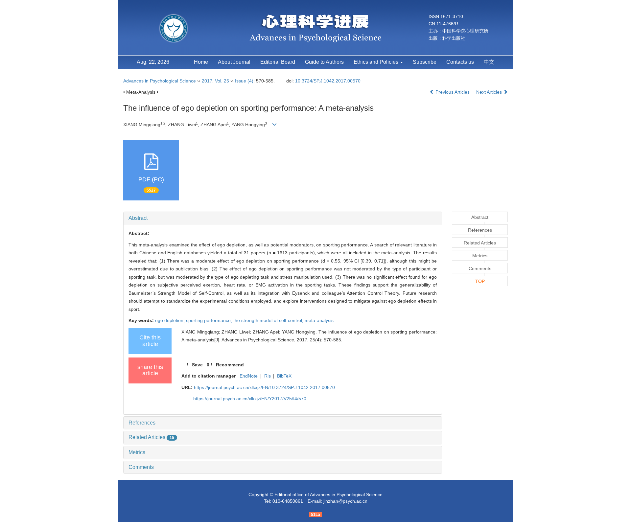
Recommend (230, 364)
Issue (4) (244, 80)
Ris (267, 376)
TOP (480, 281)
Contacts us (460, 62)
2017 (207, 80)
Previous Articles (452, 92)
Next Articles (489, 92)
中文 (489, 62)
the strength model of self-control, (269, 320)
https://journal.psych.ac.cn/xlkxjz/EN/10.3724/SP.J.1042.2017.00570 (264, 387)
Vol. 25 (222, 80)
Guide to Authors (324, 62)
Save (197, 364)
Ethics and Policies (377, 62)
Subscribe (424, 62)
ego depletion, (170, 320)
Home (201, 62)
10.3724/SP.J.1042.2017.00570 (328, 80)
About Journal (234, 62)
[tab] (283, 218)
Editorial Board (277, 62)
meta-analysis (319, 320)
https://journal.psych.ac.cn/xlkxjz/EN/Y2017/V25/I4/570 (249, 398)
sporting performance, (209, 320)
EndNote (249, 376)
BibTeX (284, 376)
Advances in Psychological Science (160, 80)
